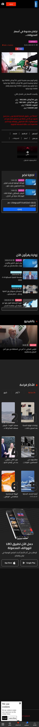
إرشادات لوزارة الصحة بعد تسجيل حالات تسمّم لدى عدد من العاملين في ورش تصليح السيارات (30, 426)
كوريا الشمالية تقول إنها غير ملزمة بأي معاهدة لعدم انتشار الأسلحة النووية (12, 304)
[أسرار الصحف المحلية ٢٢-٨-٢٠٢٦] (29, 484)
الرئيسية (35, 725)
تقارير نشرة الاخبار (16, 286)
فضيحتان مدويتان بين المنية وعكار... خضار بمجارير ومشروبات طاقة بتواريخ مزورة (12, 292)
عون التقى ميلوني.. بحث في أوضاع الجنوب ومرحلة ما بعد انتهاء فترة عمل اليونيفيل (10, 461)
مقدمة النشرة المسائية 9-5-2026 (12, 278)
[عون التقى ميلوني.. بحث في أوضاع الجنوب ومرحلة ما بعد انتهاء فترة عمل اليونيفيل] (10, 450)
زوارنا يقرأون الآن (26, 255)
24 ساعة (31, 392)
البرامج (9, 725)
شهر (5, 392)
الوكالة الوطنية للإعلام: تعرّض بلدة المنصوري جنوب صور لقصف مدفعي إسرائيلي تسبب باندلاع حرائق (13, 184)
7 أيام (18, 392)
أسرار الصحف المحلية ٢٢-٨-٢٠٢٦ (30, 495)
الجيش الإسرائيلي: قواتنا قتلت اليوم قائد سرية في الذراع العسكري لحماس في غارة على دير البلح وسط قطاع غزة (14, 194)
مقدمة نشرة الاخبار (16, 272)
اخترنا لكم (28, 175)
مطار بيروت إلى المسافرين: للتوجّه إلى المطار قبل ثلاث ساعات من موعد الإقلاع (29, 461)
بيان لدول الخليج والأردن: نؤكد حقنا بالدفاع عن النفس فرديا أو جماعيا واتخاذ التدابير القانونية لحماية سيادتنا (12, 264)
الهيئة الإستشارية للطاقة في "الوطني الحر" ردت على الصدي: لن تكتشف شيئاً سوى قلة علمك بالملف (10, 495)
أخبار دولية (18, 300)
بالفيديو (29, 321)
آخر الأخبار (21, 180)
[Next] (2, 339)
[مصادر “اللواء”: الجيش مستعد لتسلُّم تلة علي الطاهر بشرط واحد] (10, 415)
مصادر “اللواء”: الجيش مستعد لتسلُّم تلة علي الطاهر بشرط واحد (10, 426)
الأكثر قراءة (27, 385)
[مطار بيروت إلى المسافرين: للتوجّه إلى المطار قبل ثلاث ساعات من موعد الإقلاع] (29, 450)
